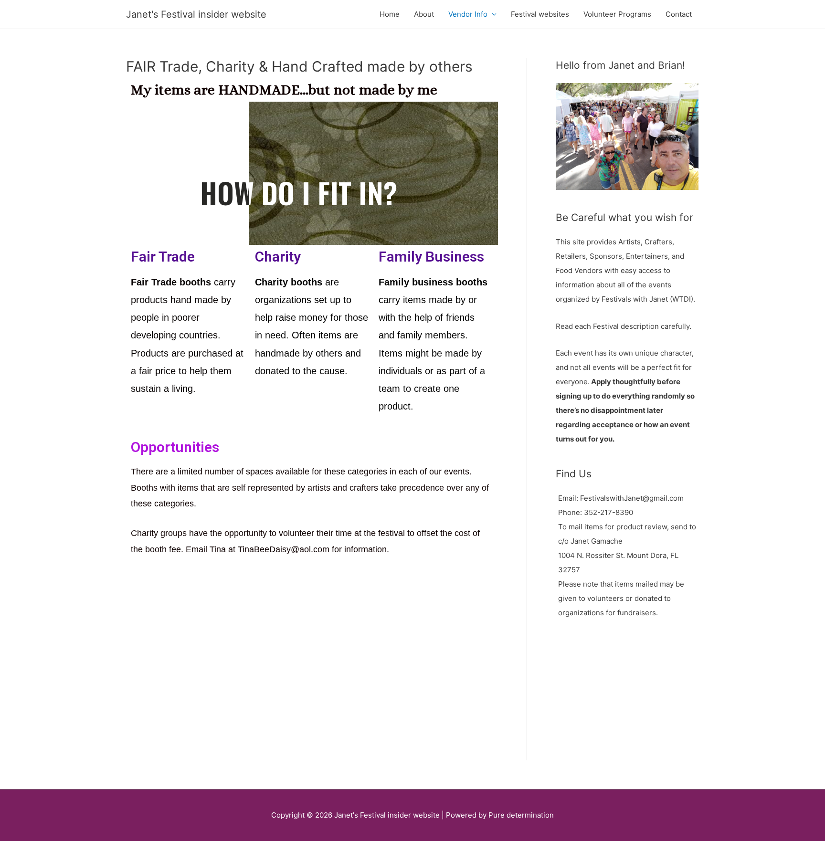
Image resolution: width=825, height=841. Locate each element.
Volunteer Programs (617, 14)
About (424, 14)
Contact (679, 14)
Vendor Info (467, 14)
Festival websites (540, 14)
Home (390, 14)
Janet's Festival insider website (196, 14)
